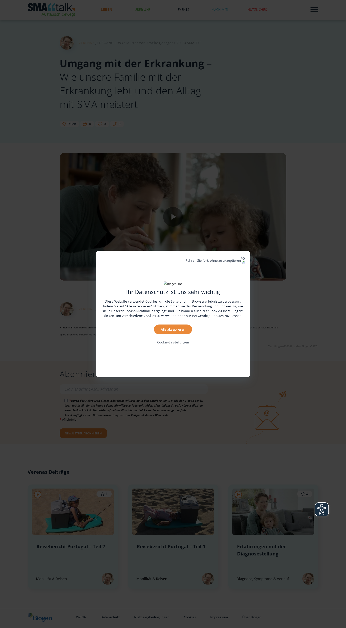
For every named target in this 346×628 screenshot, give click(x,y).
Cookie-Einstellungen (173, 342)
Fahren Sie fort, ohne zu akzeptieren (213, 260)
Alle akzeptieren (173, 329)
